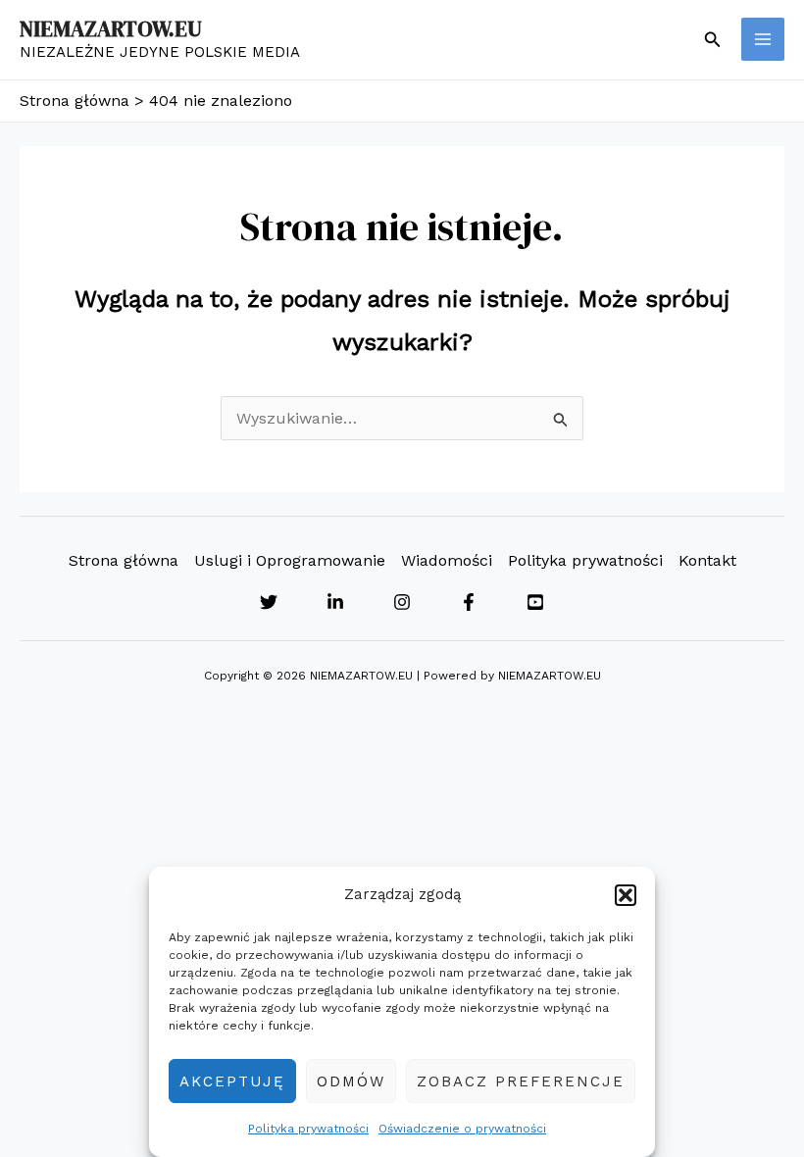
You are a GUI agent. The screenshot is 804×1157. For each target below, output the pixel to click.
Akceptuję (232, 1081)
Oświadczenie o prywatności (462, 1128)
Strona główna (123, 560)
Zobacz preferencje (521, 1081)
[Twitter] (268, 602)
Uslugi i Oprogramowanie (289, 560)
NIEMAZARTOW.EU (111, 28)
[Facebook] (468, 602)
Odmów (351, 1081)
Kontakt (707, 560)
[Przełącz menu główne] (762, 39)
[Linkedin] (335, 602)
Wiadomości (446, 560)
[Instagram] (402, 602)
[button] (625, 895)
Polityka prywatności (308, 1128)
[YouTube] (535, 602)
